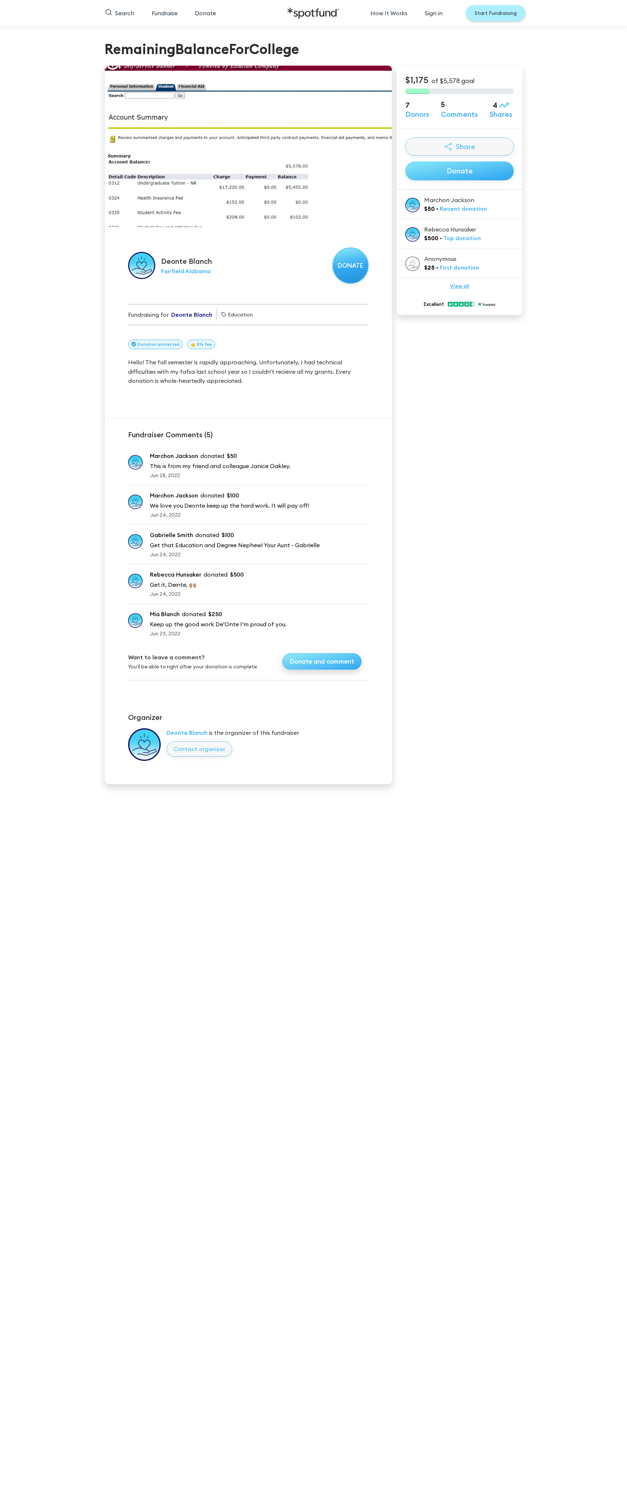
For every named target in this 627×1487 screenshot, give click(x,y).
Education (240, 314)
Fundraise (164, 13)
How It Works (388, 13)
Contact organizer (199, 749)
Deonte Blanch (187, 732)
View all (460, 286)
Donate (205, 13)
